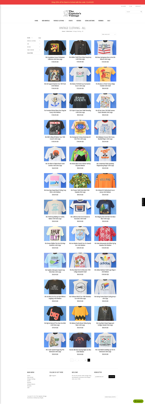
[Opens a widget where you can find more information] (138, 401)
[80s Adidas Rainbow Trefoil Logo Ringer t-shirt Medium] (105, 260)
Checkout (138, 6)
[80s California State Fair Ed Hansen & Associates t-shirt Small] (80, 207)
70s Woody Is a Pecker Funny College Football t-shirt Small (105, 85)
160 (85, 360)
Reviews (79, 21)
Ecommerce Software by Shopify (35, 397)
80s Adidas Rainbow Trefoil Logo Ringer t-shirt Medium (105, 271)
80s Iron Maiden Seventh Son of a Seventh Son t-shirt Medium (80, 244)
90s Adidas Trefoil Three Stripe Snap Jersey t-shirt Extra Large (80, 58)
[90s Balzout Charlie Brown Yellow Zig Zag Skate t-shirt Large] (80, 313)
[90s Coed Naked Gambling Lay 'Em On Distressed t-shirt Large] (105, 340)
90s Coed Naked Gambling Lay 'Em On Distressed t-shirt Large (105, 351)
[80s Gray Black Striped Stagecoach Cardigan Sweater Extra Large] (105, 313)
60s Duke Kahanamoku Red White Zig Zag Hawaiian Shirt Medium (105, 244)
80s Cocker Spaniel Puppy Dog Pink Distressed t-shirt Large (55, 351)
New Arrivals (46, 21)
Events (71, 21)
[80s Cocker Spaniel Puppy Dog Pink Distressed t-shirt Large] (55, 340)
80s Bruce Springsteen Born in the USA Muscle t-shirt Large (105, 58)
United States (110, 397)
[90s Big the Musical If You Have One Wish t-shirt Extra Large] (55, 313)
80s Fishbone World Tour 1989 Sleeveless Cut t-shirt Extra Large (80, 297)
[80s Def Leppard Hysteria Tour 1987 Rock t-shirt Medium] (55, 74)
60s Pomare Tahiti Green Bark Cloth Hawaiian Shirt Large (80, 191)
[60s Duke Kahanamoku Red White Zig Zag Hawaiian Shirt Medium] (105, 233)
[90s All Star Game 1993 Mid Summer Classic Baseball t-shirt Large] (105, 100)
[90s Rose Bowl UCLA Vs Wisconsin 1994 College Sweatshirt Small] (80, 260)
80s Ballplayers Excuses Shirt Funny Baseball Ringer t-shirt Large (105, 138)
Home (36, 21)
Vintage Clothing (59, 21)
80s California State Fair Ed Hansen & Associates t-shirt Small (80, 218)
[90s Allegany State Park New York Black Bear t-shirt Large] (105, 207)
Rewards (100, 21)
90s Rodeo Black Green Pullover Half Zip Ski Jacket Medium (80, 164)
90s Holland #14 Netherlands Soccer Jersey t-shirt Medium (105, 191)
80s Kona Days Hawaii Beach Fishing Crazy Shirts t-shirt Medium (55, 191)
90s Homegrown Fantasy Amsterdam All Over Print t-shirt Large (80, 138)
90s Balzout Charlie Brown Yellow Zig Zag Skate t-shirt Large (80, 324)
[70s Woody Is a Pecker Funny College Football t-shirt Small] (105, 74)
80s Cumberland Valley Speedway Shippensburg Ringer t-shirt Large (105, 164)
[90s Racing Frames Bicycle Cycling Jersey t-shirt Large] (105, 287)
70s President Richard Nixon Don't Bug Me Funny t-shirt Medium (55, 111)
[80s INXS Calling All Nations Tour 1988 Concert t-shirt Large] (55, 127)
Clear (39, 38)
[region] (72, 2)
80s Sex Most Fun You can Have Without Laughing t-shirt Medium (55, 297)
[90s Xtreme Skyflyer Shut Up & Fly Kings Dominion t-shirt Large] (55, 233)
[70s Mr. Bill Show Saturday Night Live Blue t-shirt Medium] (80, 340)
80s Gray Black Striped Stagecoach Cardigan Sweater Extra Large (105, 324)
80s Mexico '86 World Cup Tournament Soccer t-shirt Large (80, 85)
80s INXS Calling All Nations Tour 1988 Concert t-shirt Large (55, 138)
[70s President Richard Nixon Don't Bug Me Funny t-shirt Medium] (55, 100)
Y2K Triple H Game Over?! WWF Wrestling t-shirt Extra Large (80, 111)
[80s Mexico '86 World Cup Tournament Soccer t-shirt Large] (80, 74)
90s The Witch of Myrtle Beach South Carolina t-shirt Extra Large (55, 164)
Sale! (108, 21)
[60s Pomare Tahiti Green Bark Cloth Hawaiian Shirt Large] (80, 180)
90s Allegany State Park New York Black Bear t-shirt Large (105, 218)
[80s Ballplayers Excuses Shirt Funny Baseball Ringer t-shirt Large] (105, 127)
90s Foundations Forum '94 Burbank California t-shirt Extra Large (55, 58)
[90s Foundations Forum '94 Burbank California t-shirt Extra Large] (55, 47)
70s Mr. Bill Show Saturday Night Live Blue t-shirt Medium (80, 351)
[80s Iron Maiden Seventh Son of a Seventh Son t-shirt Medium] (80, 233)
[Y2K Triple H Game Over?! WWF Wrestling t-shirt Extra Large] (80, 100)
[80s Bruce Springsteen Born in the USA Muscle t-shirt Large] (105, 47)
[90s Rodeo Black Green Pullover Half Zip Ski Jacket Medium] (80, 154)
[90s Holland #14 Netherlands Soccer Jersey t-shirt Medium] (105, 180)
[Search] (141, 11)
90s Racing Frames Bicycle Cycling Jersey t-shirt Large (105, 297)
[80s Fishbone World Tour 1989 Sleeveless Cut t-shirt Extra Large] (80, 287)
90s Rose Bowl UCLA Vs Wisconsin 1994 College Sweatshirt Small (80, 271)
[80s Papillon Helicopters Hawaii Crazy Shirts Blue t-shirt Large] (55, 260)
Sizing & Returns (90, 21)
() (131, 6)
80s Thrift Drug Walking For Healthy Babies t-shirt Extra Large (55, 218)
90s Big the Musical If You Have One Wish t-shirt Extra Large (55, 324)
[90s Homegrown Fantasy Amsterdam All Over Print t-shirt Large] (80, 127)
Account (123, 6)
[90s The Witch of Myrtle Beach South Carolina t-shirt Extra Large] (55, 154)
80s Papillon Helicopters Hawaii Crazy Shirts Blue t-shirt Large (55, 271)
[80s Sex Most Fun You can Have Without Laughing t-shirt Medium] (55, 287)
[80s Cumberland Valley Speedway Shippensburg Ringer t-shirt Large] (105, 154)
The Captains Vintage (41, 396)
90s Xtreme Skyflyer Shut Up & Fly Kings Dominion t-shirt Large (55, 244)
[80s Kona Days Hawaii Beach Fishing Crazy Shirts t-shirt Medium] (55, 180)
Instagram (53, 375)
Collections (69, 31)
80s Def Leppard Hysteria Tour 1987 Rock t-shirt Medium (55, 85)
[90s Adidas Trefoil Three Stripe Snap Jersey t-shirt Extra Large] (80, 47)
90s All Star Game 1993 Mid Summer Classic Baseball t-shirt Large (105, 111)
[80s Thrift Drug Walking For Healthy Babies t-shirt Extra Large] (55, 207)
